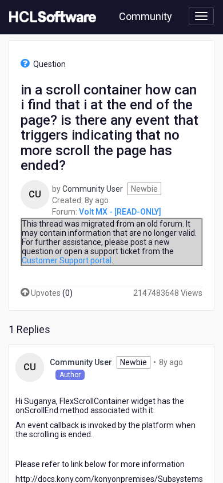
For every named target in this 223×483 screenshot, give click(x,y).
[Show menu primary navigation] (201, 16)
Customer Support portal (67, 260)
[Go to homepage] (50, 17)
